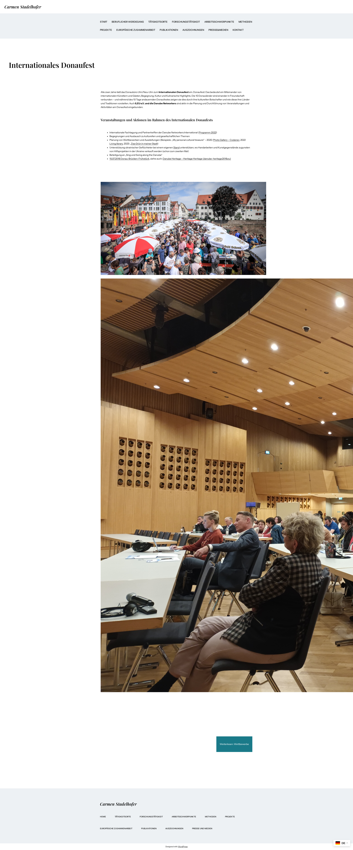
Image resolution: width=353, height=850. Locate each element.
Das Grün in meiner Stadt (144, 143)
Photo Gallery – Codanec (226, 140)
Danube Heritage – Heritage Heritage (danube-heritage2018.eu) (197, 158)
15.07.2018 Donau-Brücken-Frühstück (129, 158)
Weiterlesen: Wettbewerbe (234, 744)
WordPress (183, 846)
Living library (116, 143)
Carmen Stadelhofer (22, 6)
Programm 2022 (207, 132)
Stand (176, 147)
